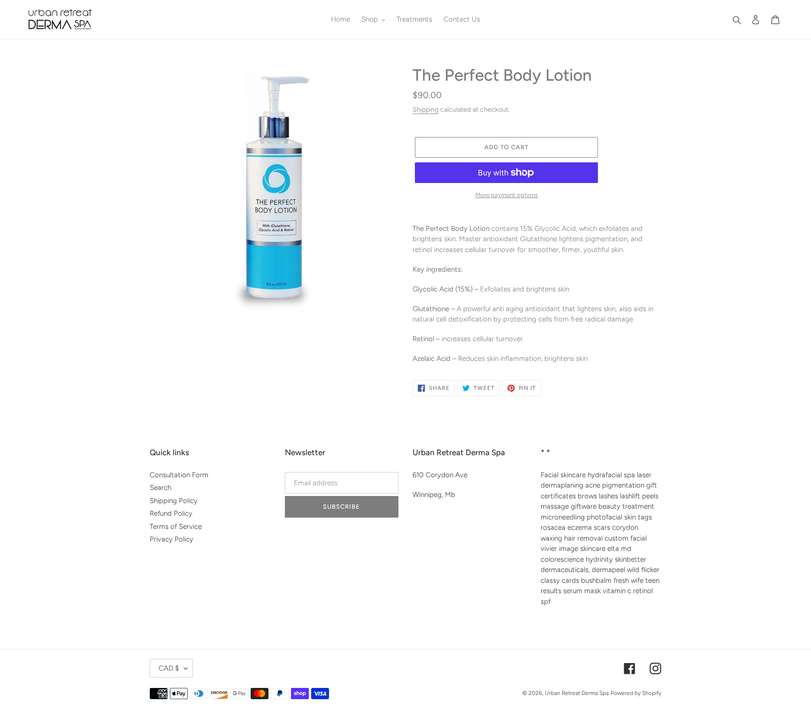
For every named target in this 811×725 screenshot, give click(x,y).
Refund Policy (171, 513)
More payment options (506, 194)
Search (160, 487)
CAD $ (169, 668)
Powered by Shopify (636, 693)
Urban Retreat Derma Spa (577, 693)
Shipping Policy (174, 500)
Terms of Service (176, 526)
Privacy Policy (171, 539)
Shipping (425, 109)
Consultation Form (179, 475)
